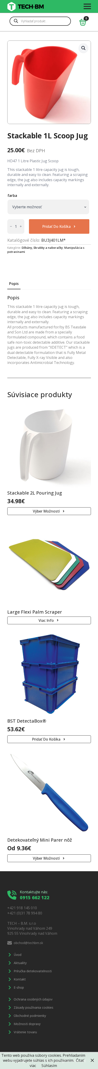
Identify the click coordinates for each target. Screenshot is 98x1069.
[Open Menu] (87, 6)
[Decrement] (10, 226)
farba (12, 195)
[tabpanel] (49, 330)
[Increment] (20, 226)
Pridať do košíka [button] (46, 739)
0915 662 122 (34, 897)
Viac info (46, 620)
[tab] (14, 283)
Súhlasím (49, 1065)
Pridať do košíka (56, 226)
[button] (83, 48)
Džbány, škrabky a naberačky (42, 248)
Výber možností (46, 511)
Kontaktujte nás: (34, 891)
